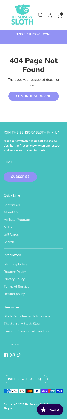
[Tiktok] (18, 355)
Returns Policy (15, 271)
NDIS (8, 227)
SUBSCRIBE (20, 176)
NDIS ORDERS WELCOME (33, 34)
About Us (11, 212)
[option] (33, 34)
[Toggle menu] (4, 15)
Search (9, 242)
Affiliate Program (17, 219)
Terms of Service (16, 286)
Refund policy (14, 294)
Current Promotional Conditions (28, 331)
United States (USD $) (24, 379)
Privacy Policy (14, 279)
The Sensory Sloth (35, 404)
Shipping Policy (15, 264)
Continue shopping (33, 96)
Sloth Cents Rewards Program (27, 316)
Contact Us (12, 205)
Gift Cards (11, 234)
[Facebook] (6, 355)
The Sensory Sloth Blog (22, 323)
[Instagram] (12, 355)
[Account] (50, 14)
